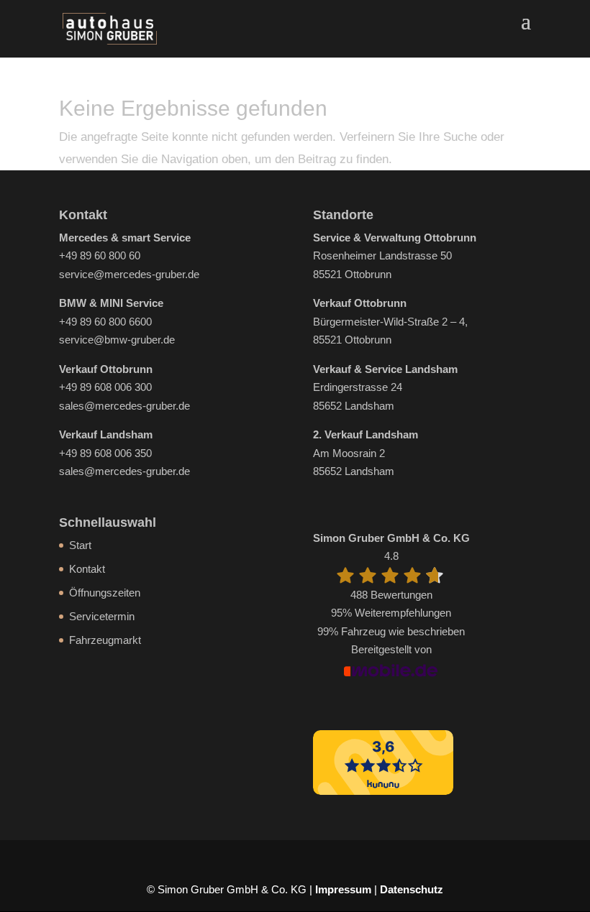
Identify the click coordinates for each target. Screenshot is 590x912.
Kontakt (87, 569)
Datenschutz (411, 889)
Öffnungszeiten (104, 592)
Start (80, 545)
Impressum (343, 889)
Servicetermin (102, 616)
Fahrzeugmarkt (105, 640)
